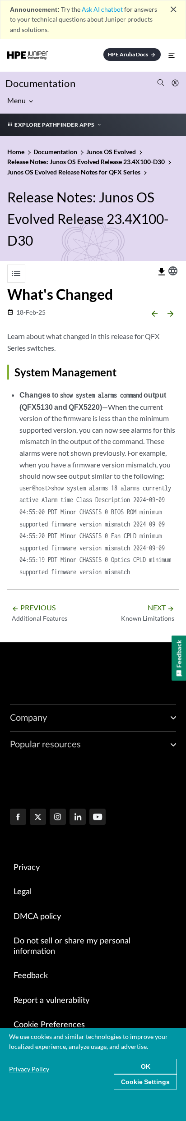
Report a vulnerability (51, 1001)
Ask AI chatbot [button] (102, 9)
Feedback (31, 976)
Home (16, 152)
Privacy (27, 868)
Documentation (40, 83)
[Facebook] (18, 818)
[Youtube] (97, 818)
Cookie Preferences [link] (49, 1025)
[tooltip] (161, 271)
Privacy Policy (29, 1069)
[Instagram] (58, 818)
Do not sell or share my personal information (72, 946)
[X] (38, 818)
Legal (23, 892)
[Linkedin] (78, 818)
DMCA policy (37, 917)
